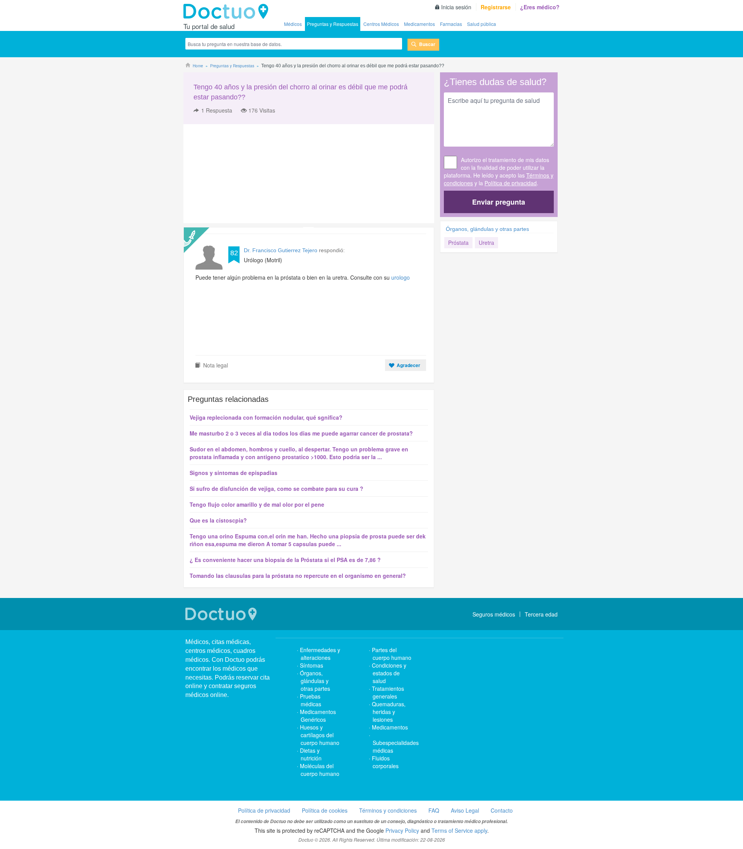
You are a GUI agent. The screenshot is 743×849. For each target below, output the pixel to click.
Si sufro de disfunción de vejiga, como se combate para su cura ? (276, 488)
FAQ (433, 810)
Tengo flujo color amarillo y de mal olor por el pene (257, 504)
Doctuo (227, 11)
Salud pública (481, 23)
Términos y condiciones (388, 810)
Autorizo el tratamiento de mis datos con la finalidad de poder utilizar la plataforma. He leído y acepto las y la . (498, 171)
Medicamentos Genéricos (318, 715)
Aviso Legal (465, 810)
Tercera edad (541, 614)
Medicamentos (419, 23)
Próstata (458, 242)
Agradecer (408, 365)
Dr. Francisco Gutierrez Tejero (280, 250)
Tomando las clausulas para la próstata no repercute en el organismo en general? (298, 575)
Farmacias (451, 23)
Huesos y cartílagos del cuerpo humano (319, 735)
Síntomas (311, 665)
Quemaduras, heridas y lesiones (389, 711)
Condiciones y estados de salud (389, 673)
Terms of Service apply (459, 830)
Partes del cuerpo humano (391, 653)
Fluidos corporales (385, 762)
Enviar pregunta (498, 202)
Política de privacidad (510, 183)
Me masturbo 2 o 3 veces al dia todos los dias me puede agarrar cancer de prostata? (301, 433)
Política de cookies (325, 810)
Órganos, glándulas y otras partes (487, 229)
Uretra (486, 242)
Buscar (427, 44)
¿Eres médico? (540, 7)
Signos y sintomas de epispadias (233, 473)
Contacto (502, 810)
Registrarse (496, 7)
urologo (400, 277)
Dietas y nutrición (311, 754)
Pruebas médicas (310, 700)
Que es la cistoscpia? (218, 520)
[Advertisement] (243, 173)
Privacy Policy (402, 830)
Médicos (293, 23)
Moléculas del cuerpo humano (319, 769)
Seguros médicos (494, 614)
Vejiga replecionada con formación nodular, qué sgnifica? (266, 417)
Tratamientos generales (388, 692)
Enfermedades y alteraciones (320, 653)
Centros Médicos (381, 23)
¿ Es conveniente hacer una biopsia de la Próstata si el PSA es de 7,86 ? (285, 560)
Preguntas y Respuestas (332, 23)
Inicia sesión (456, 7)
